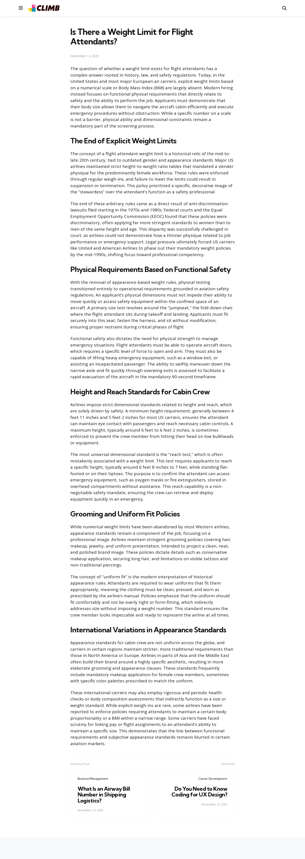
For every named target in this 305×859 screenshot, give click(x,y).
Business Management (93, 778)
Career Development (212, 778)
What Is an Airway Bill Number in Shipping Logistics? (104, 794)
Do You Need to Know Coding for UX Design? (199, 791)
